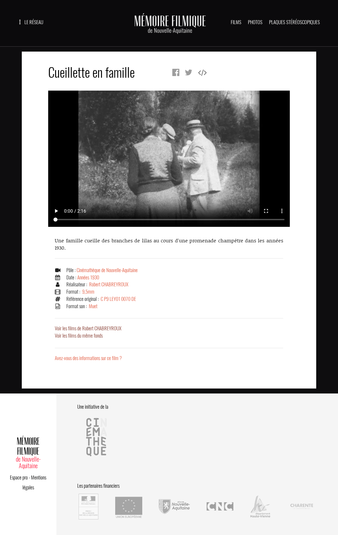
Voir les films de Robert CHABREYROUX (88, 328)
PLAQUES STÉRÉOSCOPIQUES (294, 22)
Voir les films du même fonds (79, 335)
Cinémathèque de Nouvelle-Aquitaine (107, 270)
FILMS (236, 22)
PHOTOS (255, 22)
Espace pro (19, 477)
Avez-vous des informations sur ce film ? (88, 358)
